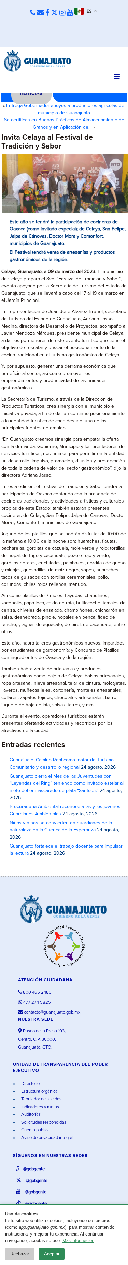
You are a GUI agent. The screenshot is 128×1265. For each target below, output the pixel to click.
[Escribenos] (40, 13)
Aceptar (51, 1253)
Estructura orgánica (39, 1091)
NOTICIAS (31, 93)
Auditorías (30, 1114)
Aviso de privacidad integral (46, 1138)
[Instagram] (62, 13)
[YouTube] (70, 13)
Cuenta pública (35, 1130)
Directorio (30, 1083)
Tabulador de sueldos (40, 1099)
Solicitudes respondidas (43, 1122)
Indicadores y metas (39, 1107)
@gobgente (33, 1169)
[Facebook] (47, 13)
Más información (78, 1241)
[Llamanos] (32, 13)
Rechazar (19, 1253)
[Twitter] (54, 13)
